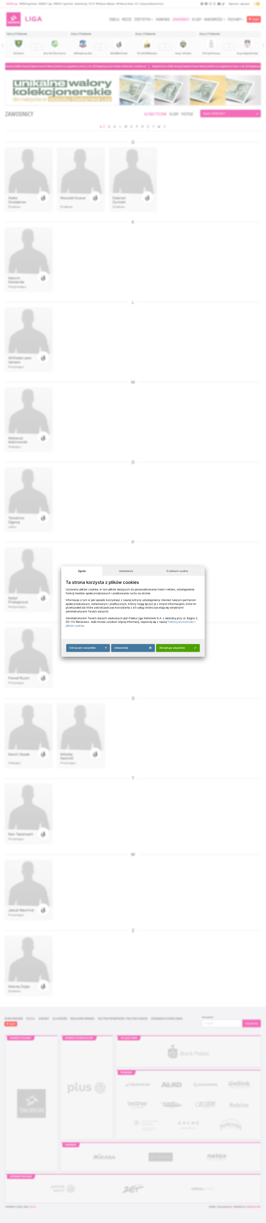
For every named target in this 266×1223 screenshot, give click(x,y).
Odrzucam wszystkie (82, 647)
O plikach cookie (177, 570)
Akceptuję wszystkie (172, 647)
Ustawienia (126, 570)
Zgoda (82, 570)
